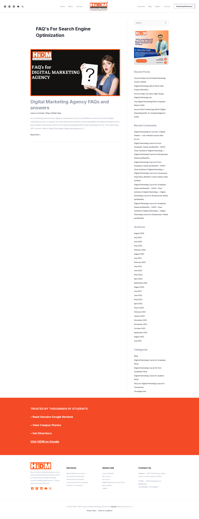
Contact (167, 6)
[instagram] (37, 488)
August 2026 (139, 233)
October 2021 (139, 328)
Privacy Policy (91, 511)
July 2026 (138, 237)
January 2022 (139, 316)
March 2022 (139, 308)
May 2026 (138, 246)
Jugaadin (114, 507)
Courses (79, 6)
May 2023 (138, 274)
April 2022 (138, 303)
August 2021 (139, 336)
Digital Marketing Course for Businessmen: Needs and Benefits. (151, 195)
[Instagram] (9, 7)
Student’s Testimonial (74, 485)
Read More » (35, 134)
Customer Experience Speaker (77, 482)
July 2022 (138, 291)
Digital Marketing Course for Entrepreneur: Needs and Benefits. (151, 214)
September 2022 (140, 283)
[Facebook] (5, 7)
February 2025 (140, 262)
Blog (150, 6)
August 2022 (139, 287)
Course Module (107, 473)
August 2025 (139, 254)
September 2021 (140, 332)
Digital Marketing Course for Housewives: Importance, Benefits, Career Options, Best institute (151, 176)
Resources (106, 479)
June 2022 (138, 295)
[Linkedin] (14, 7)
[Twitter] (23, 7)
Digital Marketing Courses (75, 473)
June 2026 (138, 241)
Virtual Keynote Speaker (75, 479)
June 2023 (138, 270)
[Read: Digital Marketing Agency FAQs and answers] (75, 72)
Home (62, 6)
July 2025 (138, 258)
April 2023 (138, 279)
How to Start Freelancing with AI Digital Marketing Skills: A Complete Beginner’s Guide (150, 113)
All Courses (106, 476)
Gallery (157, 6)
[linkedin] (42, 488)
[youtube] (46, 488)
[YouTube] (18, 7)
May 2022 (138, 299)
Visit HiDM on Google (44, 441)
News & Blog (107, 485)
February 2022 (140, 312)
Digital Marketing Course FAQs (113, 482)
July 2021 (138, 341)
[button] (184, 6)
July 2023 (138, 266)
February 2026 (140, 250)
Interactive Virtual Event (75, 476)
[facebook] (33, 488)
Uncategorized (140, 391)
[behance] (51, 488)
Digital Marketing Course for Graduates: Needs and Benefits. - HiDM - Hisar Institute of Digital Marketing (150, 188)
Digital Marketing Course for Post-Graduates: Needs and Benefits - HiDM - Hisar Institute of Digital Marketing (150, 147)
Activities (141, 6)
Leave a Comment (37, 113)
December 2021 (140, 320)
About (70, 6)
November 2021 (140, 324)
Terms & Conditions (105, 511)
